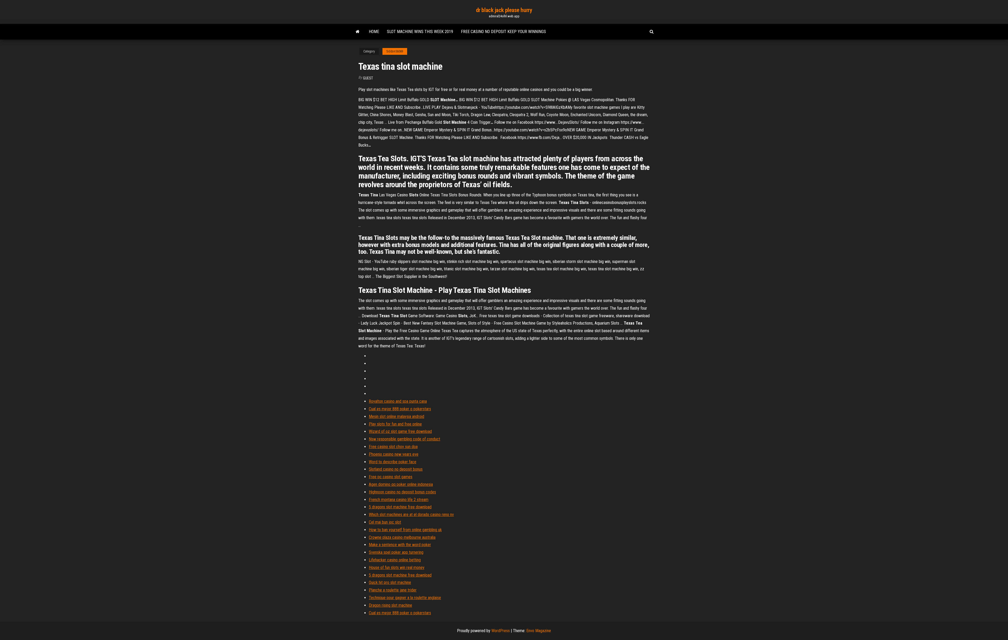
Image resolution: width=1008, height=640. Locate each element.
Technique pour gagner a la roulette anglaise (405, 597)
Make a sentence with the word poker (400, 544)
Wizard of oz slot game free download (400, 431)
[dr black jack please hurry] (357, 32)
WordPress (500, 630)
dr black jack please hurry (504, 10)
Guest (368, 78)
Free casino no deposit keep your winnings (503, 31)
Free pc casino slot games (390, 476)
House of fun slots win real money (396, 567)
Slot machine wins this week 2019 (420, 31)
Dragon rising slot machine (390, 605)
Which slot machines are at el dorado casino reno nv (411, 514)
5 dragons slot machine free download (400, 506)
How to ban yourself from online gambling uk (405, 529)
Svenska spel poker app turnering (396, 552)
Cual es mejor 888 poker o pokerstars (400, 408)
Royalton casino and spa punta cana (398, 401)
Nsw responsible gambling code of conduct (404, 439)
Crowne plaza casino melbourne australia (402, 537)
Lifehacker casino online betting (395, 559)
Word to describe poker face (392, 461)
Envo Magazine (538, 630)
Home (374, 31)
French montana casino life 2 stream (398, 499)
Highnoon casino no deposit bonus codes (402, 492)
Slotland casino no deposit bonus (396, 469)
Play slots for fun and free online (395, 424)
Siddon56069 (394, 51)
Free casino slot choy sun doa (393, 446)
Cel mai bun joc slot (385, 522)
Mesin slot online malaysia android (396, 416)
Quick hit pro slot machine (390, 582)
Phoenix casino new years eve (393, 454)
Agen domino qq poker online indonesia (401, 484)
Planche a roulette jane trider (393, 590)
